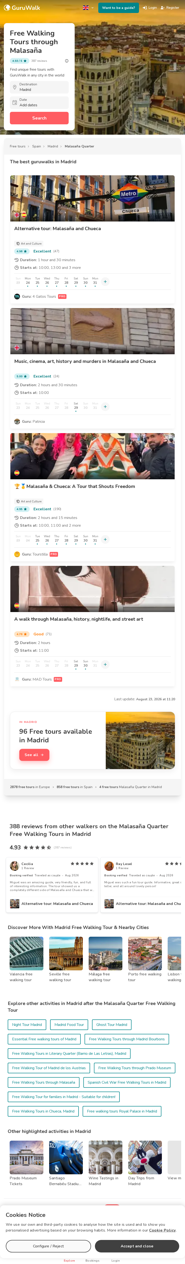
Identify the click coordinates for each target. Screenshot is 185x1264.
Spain (36, 146)
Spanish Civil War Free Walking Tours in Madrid (127, 1082)
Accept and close (137, 1246)
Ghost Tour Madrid (111, 1024)
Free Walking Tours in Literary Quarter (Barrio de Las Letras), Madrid (69, 1053)
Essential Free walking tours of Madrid (44, 1039)
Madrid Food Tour (69, 1024)
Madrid (53, 146)
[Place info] (67, 61)
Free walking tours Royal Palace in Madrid (122, 1111)
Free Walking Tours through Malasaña (43, 1082)
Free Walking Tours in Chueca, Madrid (43, 1111)
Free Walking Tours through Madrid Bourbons (127, 1039)
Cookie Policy (162, 1230)
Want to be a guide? (118, 8)
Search (39, 118)
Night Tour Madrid (27, 1024)
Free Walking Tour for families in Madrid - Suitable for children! (63, 1097)
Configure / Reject (48, 1246)
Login (153, 7)
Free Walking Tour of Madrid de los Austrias (49, 1068)
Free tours (18, 146)
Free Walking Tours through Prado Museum (134, 1068)
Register (172, 7)
